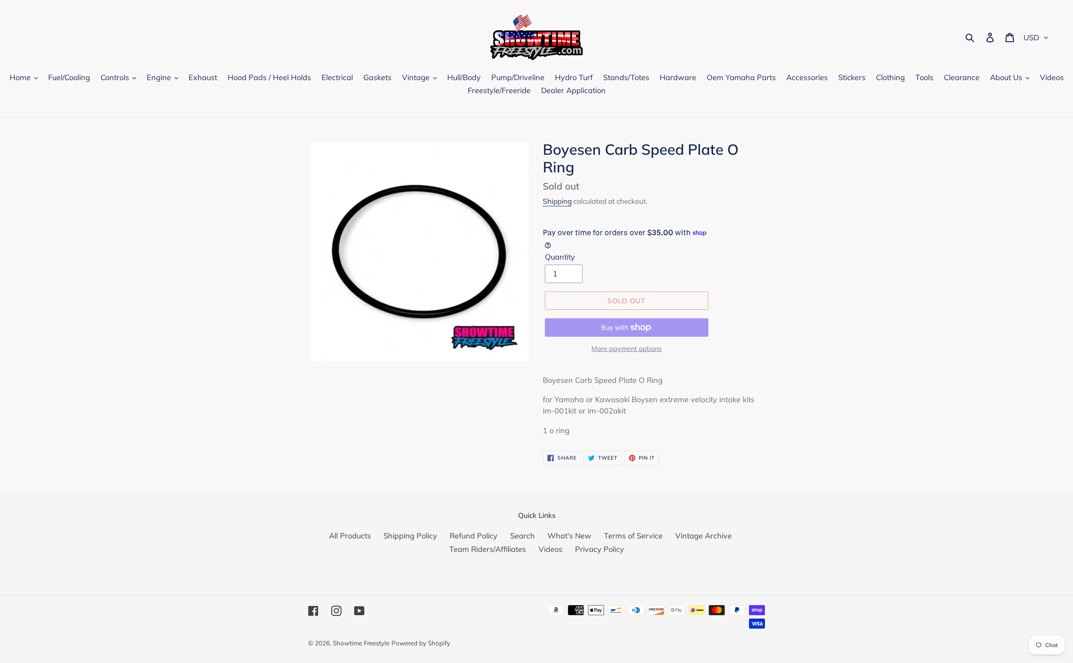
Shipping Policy (410, 536)
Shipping (557, 201)
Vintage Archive (703, 536)
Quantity (560, 257)
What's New (569, 536)
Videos (550, 549)
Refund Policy (474, 536)
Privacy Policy (599, 549)
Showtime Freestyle (361, 643)
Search (522, 536)
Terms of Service (633, 536)
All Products (350, 536)
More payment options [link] (626, 348)
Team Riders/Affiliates (487, 549)
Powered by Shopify (420, 643)
